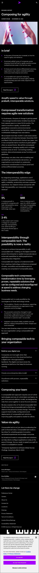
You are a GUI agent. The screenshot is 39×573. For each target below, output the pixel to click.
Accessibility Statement (8, 523)
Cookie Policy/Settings (8, 520)
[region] (19, 554)
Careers (3, 496)
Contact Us (4, 503)
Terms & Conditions (7, 517)
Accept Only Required (19, 562)
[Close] (36, 537)
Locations (4, 507)
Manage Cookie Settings (19, 567)
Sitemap (4, 510)
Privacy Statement (7, 513)
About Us (4, 500)
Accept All (19, 557)
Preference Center (6, 493)
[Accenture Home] (19, 2)
